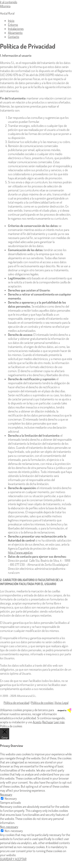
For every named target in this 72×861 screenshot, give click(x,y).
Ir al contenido (8, 2)
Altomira (5, 6)
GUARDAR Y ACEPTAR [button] (13, 859)
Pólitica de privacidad (16, 703)
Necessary (11, 798)
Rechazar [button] (47, 722)
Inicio (11, 21)
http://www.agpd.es (20, 552)
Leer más (59, 722)
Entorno (13, 25)
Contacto (13, 37)
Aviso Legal (61, 703)
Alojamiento (15, 33)
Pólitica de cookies (42, 703)
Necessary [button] (6, 794)
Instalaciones (16, 29)
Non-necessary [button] (9, 827)
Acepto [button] (37, 722)
